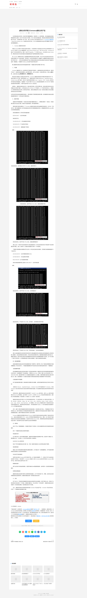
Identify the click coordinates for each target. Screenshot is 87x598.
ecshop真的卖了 (47, 573)
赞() (41, 32)
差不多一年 (36, 509)
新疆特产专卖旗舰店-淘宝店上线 (17, 541)
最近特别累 (13, 573)
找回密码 (20, 1)
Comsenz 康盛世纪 (49, 39)
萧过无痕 (20, 514)
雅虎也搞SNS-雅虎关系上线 (48, 541)
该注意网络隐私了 (25, 573)
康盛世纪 (32, 536)
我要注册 (15, 1)
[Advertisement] (43, 18)
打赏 (36, 520)
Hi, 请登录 (11, 1)
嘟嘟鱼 (13, 4)
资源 (17, 7)
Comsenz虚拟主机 (27, 509)
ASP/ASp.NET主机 (45, 516)
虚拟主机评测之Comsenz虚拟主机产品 (32, 30)
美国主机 (38, 516)
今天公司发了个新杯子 (48, 583)
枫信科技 (34, 510)
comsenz (27, 536)
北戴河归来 (13, 583)
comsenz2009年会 (36, 573)
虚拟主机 (37, 536)
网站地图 (47, 593)
